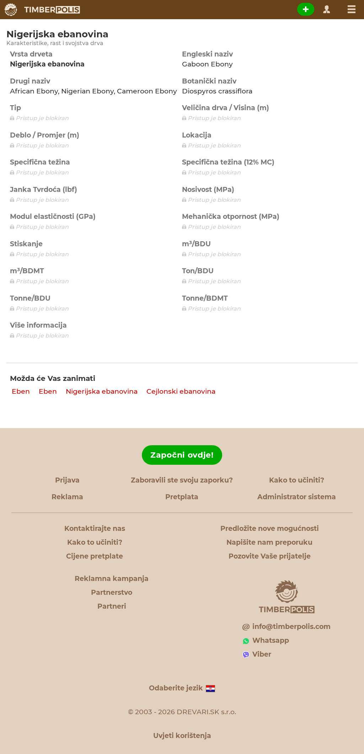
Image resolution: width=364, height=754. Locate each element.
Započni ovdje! (182, 455)
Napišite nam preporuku (269, 542)
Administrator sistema (296, 497)
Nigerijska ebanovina (102, 391)
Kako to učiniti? (296, 480)
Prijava (67, 480)
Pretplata (181, 497)
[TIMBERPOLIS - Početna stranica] (42, 9)
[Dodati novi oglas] (305, 9)
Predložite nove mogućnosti (269, 528)
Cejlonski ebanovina (180, 391)
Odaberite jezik (176, 688)
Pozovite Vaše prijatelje (270, 556)
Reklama (67, 497)
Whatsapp (270, 640)
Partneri (111, 606)
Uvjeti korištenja (182, 736)
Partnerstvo (111, 592)
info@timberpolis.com (291, 627)
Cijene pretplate (94, 556)
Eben (21, 391)
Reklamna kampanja (112, 579)
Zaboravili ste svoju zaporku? (182, 480)
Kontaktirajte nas (94, 528)
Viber (261, 654)
